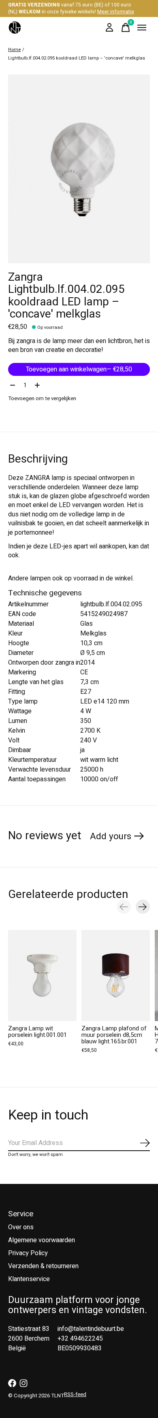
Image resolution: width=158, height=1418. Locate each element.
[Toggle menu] (142, 27)
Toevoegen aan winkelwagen (79, 369)
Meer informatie (115, 11)
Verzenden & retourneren (43, 1266)
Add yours (110, 836)
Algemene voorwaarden (41, 1240)
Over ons (21, 1227)
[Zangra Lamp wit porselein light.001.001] (42, 975)
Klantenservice (29, 1279)
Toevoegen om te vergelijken (42, 398)
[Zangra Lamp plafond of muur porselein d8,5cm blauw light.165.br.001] (115, 975)
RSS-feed (75, 1394)
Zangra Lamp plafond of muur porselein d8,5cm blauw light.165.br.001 (114, 1035)
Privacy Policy (28, 1253)
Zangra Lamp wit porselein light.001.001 (37, 1031)
